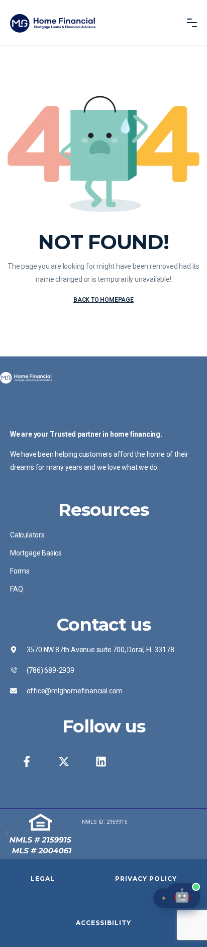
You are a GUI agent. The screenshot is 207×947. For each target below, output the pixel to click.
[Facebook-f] (26, 761)
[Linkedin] (101, 761)
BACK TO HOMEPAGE (103, 299)
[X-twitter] (63, 761)
